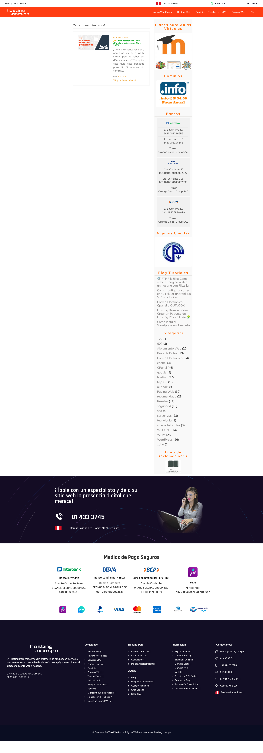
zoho (160, 444)
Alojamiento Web (169, 348)
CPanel (162, 368)
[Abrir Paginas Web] (247, 12)
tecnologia (164, 420)
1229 (160, 339)
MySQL (162, 382)
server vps (164, 415)
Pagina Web (165, 391)
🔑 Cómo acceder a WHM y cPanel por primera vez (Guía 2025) (127, 42)
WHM (126, 37)
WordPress (165, 439)
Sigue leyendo (123, 80)
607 (159, 344)
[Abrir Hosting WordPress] (173, 12)
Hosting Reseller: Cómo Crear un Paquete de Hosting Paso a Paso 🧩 (174, 313)
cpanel (161, 363)
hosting (162, 377)
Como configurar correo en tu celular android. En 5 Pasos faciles (174, 293)
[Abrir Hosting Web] (192, 12)
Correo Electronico (170, 358)
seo (159, 411)
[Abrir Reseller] (218, 12)
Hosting (122, 76)
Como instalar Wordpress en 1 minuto (173, 323)
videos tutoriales (168, 425)
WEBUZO (164, 430)
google (162, 372)
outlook (162, 387)
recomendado (166, 396)
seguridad (164, 406)
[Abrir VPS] (228, 12)
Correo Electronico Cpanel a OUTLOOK (171, 303)
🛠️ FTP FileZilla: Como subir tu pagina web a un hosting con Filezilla (173, 282)
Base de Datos (167, 353)
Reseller (118, 37)
